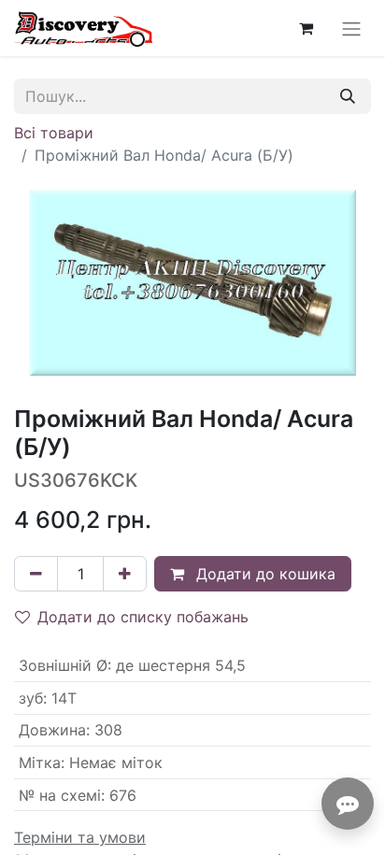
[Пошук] (347, 96)
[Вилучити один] (36, 573)
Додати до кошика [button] (263, 573)
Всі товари (53, 132)
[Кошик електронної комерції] (305, 28)
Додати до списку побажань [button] (143, 616)
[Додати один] (125, 573)
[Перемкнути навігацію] (351, 28)
